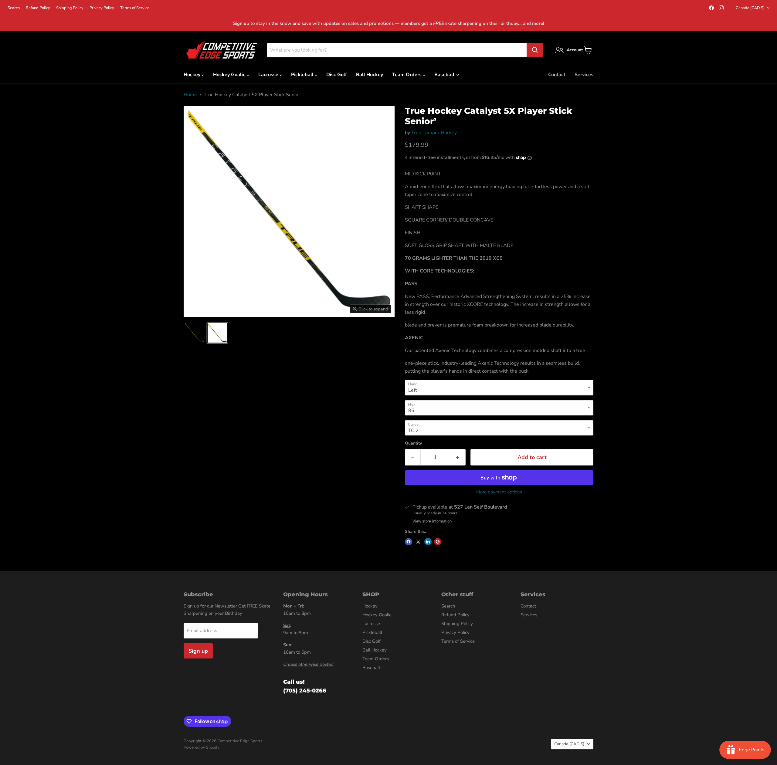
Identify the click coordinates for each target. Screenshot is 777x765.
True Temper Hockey (434, 132)
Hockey (193, 74)
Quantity (413, 443)
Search (14, 8)
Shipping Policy (69, 8)
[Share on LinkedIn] (428, 541)
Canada (750, 8)
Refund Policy (38, 8)
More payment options (499, 492)
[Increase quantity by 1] (458, 457)
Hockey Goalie (230, 74)
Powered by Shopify (201, 747)
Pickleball (303, 74)
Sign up (198, 651)
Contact (556, 74)
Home (190, 94)
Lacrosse (269, 74)
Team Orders (407, 74)
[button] (195, 333)
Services (584, 74)
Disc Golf (336, 74)
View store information (432, 521)
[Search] (535, 50)
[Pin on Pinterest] (437, 541)
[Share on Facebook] (408, 541)
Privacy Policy (102, 8)
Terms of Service (134, 8)
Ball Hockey (369, 74)
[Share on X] (418, 541)
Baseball (445, 74)
